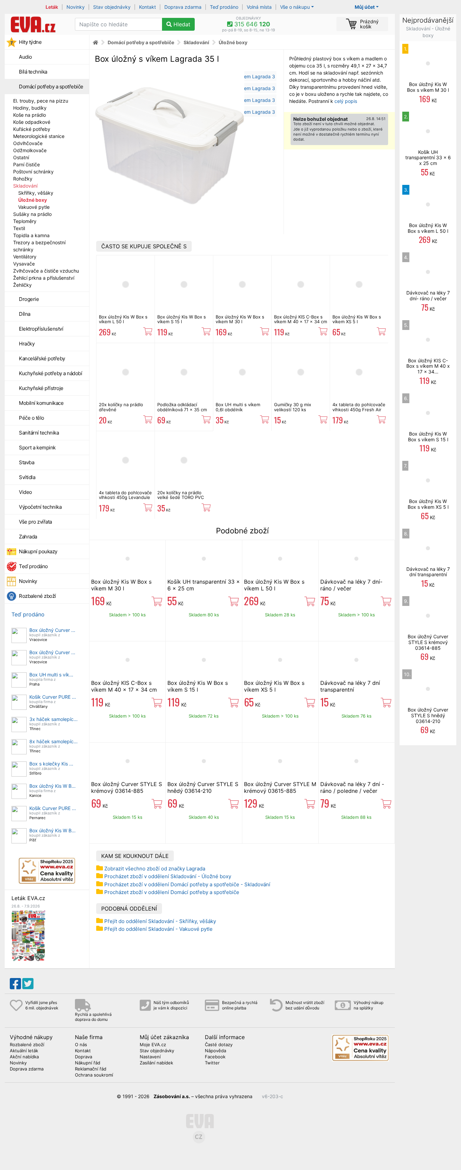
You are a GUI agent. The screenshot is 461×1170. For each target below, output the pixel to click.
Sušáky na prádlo (32, 214)
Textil (19, 228)
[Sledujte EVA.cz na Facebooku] (15, 984)
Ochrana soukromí (94, 1075)
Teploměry (24, 221)
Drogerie (29, 299)
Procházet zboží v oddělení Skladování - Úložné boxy (167, 876)
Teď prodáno (224, 7)
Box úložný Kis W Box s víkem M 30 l (240, 319)
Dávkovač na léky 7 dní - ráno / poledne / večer (352, 787)
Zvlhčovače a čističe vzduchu (46, 271)
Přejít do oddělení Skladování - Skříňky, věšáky (160, 921)
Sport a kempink (37, 447)
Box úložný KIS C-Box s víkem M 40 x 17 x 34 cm (300, 319)
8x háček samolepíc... (53, 741)
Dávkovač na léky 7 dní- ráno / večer (428, 295)
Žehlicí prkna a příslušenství (43, 278)
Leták (52, 7)
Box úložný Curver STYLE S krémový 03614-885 (126, 787)
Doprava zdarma (182, 7)
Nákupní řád (87, 1063)
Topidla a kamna (31, 235)
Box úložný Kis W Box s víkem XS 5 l (356, 319)
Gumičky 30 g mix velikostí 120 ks (292, 407)
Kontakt (147, 7)
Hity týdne (30, 42)
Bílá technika (33, 71)
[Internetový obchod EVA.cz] (37, 24)
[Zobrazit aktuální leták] (28, 935)
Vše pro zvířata (35, 522)
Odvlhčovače (28, 143)
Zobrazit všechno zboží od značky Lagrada (154, 868)
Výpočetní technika (40, 507)
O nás (81, 1044)
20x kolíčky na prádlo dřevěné (121, 407)
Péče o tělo (31, 418)
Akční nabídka (24, 1057)
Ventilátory (24, 256)
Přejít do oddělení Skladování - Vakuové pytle (158, 929)
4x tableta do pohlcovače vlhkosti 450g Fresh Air (358, 407)
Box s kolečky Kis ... (51, 764)
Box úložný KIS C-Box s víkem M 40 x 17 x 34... (428, 366)
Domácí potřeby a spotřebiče (51, 86)
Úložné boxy (32, 200)
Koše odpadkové (31, 122)
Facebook (215, 1057)
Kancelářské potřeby (42, 358)
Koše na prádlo (29, 115)
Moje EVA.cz (153, 1044)
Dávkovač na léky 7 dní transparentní (350, 686)
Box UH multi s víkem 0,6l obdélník (238, 407)
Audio (25, 57)
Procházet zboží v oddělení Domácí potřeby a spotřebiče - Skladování (187, 884)
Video (25, 492)
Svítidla (27, 477)
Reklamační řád (90, 1069)
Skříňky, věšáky (35, 193)
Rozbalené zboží (37, 596)
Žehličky (22, 285)
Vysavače (24, 264)
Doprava (83, 1057)
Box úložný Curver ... (52, 630)
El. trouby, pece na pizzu (40, 101)
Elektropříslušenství (41, 329)
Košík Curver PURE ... (52, 697)
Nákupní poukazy (38, 551)
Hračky (26, 343)
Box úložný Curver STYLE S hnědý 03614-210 (202, 787)
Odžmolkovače (30, 150)
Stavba (26, 462)
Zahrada (28, 536)
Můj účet (365, 7)
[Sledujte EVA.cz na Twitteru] (27, 984)
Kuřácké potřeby (31, 129)
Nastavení (150, 1057)
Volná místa (259, 7)
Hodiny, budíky (30, 108)
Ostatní (21, 157)
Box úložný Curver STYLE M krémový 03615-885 (280, 787)
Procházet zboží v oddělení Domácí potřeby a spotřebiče (171, 892)
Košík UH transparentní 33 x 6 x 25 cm (428, 157)
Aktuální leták (24, 1051)
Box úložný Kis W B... (52, 786)
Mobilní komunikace (41, 403)
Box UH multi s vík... (51, 674)
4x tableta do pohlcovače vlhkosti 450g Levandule (125, 495)
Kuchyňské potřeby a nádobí (50, 373)
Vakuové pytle (34, 207)
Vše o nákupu (295, 7)
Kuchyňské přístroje (41, 388)
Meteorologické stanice (38, 136)
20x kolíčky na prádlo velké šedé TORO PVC (180, 495)
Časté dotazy (219, 1044)
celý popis (345, 101)
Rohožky (22, 179)
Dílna (24, 314)
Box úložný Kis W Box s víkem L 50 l (123, 319)
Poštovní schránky (33, 171)
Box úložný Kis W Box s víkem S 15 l (181, 319)
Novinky (75, 7)
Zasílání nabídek (156, 1063)
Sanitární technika (39, 432)
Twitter (212, 1063)
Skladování (25, 186)
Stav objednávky (112, 7)
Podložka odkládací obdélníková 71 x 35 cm (182, 407)
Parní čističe (26, 164)
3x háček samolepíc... (53, 719)
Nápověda (215, 1051)
